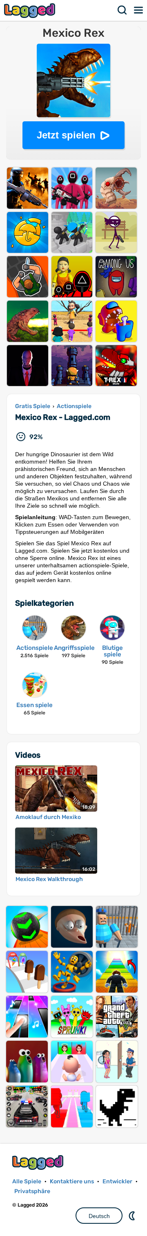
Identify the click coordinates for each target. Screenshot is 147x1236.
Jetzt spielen (66, 135)
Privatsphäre (32, 1191)
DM (133, 1215)
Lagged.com (38, 1162)
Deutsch (99, 1216)
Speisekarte (139, 10)
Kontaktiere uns (72, 1181)
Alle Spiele (26, 1181)
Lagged (30, 10)
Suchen (122, 10)
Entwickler (117, 1181)
